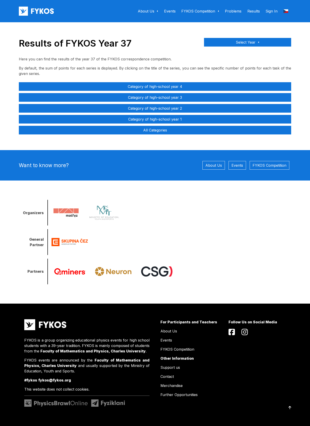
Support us (170, 367)
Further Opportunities (179, 394)
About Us (213, 165)
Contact (167, 376)
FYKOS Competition (269, 165)
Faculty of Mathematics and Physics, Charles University (93, 351)
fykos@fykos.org (54, 380)
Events (237, 165)
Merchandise (171, 385)
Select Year (246, 42)
